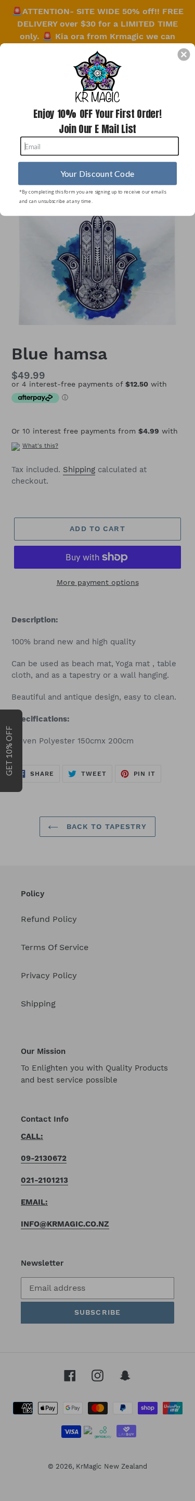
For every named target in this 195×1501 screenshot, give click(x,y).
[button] (183, 54)
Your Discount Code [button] (97, 173)
